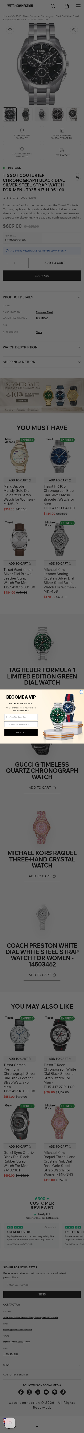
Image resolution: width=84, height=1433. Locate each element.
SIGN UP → (21, 732)
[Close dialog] (81, 692)
